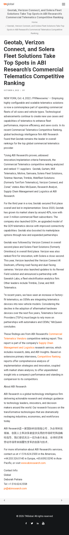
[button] (63, 4)
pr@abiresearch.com (15, 488)
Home (34, 22)
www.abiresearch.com (33, 463)
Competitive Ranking (48, 356)
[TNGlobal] (9, 4)
